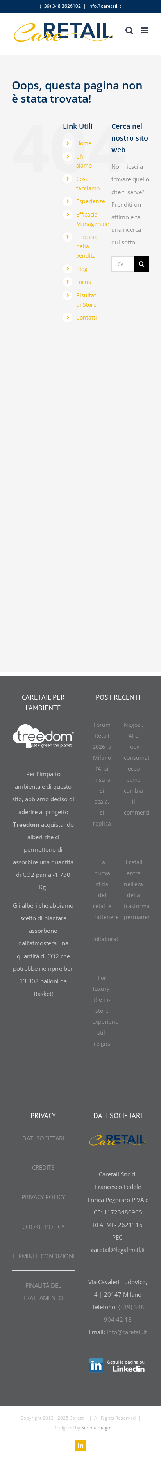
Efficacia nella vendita (87, 246)
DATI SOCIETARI (43, 1138)
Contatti (86, 317)
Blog (82, 269)
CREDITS (43, 1167)
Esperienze (90, 201)
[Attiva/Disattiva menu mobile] (145, 30)
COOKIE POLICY (43, 1226)
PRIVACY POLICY (43, 1197)
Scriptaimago (95, 1427)
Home (83, 143)
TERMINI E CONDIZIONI (43, 1256)
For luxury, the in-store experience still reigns (106, 1010)
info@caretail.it (104, 6)
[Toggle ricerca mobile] (129, 30)
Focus (83, 281)
